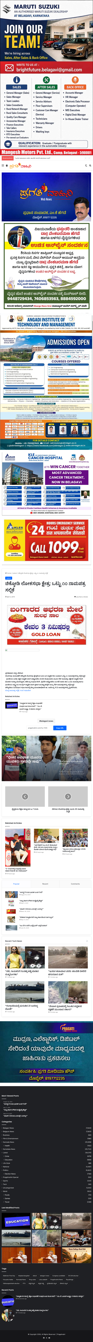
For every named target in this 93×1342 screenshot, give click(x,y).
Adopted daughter (24, 1276)
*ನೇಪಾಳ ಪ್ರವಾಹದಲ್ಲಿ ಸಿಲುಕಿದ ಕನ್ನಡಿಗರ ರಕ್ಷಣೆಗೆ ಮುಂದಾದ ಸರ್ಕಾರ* (34, 158)
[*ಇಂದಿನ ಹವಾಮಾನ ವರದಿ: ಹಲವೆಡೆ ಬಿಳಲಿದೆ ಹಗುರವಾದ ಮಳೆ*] (68, 957)
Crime (7, 1156)
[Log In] (7, 166)
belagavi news (46, 721)
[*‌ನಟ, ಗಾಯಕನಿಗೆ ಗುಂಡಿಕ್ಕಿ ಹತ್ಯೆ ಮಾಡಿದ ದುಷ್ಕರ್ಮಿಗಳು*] (25, 957)
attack (35, 1276)
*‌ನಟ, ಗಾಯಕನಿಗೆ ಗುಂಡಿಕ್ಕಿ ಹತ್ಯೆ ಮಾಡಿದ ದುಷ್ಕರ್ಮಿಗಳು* (22, 973)
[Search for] (90, 166)
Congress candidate (58, 1276)
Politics (5, 1170)
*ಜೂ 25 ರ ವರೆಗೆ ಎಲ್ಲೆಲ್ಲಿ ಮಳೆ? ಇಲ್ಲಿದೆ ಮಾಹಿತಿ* (33, 925)
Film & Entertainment (10, 1138)
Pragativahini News (56, 1279)
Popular (16, 884)
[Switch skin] (86, 166)
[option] (46, 758)
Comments (75, 884)
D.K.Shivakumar (73, 1276)
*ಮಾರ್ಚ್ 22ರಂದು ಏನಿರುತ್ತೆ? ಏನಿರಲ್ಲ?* (31, 909)
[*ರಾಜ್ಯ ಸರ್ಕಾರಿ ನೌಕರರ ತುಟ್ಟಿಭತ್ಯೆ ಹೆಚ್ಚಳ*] (11, 903)
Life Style (6, 1163)
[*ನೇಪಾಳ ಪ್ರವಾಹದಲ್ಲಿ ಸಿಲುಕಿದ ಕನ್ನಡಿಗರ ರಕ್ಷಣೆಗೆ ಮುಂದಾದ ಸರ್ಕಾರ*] (68, 992)
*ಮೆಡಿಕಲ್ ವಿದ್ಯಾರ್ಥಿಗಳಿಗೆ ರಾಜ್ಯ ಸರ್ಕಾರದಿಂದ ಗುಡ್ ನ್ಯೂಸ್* (36, 917)
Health (7, 1146)
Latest (14, 573)
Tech (5, 1184)
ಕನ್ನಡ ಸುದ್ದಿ (41, 1283)
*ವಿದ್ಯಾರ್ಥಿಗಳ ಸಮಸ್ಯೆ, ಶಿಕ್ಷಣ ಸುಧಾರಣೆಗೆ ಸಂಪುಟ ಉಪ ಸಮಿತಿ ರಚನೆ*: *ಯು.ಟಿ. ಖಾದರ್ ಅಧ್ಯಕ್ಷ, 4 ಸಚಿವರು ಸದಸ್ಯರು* (31, 706)
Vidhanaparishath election (11, 1283)
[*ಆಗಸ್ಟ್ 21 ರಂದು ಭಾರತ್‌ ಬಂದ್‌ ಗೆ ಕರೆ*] (11, 894)
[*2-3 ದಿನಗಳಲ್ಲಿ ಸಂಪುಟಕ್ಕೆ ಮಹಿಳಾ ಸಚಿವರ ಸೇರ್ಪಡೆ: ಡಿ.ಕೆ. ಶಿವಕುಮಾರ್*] (18, 848)
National (6, 1167)
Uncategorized (8, 1188)
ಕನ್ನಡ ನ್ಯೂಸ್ (32, 1283)
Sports (5, 1181)
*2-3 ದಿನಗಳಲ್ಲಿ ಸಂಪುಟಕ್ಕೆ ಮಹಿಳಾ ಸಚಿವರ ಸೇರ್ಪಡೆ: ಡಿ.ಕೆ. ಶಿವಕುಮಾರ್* (16, 870)
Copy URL (60, 728)
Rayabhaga (69, 1279)
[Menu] (3, 166)
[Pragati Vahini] (20, 165)
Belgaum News (8, 1131)
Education (8, 1160)
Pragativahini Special (10, 1177)
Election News (10, 1174)
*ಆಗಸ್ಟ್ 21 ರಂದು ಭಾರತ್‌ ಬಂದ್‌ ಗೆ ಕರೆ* (31, 892)
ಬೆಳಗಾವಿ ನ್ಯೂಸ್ (64, 1283)
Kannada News (12, 750)
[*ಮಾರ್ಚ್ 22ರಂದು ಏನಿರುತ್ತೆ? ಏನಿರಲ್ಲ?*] (11, 911)
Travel (7, 1202)
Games (7, 1198)
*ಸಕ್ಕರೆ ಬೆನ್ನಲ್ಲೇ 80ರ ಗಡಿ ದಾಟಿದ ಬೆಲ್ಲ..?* (26, 759)
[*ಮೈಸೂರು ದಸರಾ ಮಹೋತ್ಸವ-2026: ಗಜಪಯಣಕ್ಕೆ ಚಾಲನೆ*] (75, 838)
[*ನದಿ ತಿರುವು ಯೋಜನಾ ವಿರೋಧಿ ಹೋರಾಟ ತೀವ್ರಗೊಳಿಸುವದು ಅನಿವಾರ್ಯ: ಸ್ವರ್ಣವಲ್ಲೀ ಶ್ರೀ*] (76, 1238)
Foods (7, 1195)
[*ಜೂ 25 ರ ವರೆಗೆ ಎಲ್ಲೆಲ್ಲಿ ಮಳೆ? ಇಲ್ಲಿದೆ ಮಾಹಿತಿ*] (11, 927)
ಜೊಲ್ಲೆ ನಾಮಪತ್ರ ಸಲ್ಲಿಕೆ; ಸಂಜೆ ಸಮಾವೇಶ (18, 690)
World (5, 1191)
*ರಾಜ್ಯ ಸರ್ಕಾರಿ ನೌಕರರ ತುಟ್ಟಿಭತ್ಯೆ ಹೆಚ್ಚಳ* (31, 901)
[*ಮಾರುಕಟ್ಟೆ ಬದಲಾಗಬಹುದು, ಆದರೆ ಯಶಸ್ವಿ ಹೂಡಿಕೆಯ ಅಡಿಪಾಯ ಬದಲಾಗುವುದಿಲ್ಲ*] (76, 1255)
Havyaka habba (8, 1279)
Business (6, 1135)
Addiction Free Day (9, 1276)
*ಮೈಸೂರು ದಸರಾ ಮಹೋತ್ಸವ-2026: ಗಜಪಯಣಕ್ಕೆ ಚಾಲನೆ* (74, 850)
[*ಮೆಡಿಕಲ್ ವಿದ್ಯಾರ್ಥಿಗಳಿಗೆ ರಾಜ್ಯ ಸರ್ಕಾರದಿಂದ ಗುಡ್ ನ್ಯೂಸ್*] (11, 919)
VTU (24, 1283)
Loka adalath (43, 1279)
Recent (45, 884)
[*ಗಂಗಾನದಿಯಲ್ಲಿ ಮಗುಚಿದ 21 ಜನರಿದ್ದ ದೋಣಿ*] (25, 992)
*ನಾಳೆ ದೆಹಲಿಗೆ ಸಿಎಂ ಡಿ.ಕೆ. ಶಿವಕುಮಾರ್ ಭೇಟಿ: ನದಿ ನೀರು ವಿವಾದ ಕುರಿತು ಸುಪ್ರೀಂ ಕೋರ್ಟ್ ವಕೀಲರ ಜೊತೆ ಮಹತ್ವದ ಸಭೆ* (45, 847)
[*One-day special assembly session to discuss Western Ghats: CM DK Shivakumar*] (46, 1255)
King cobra (32, 1279)
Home (9, 573)
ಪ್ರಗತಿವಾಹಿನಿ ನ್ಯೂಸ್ (52, 1283)
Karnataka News (9, 1149)
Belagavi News (8, 1128)
